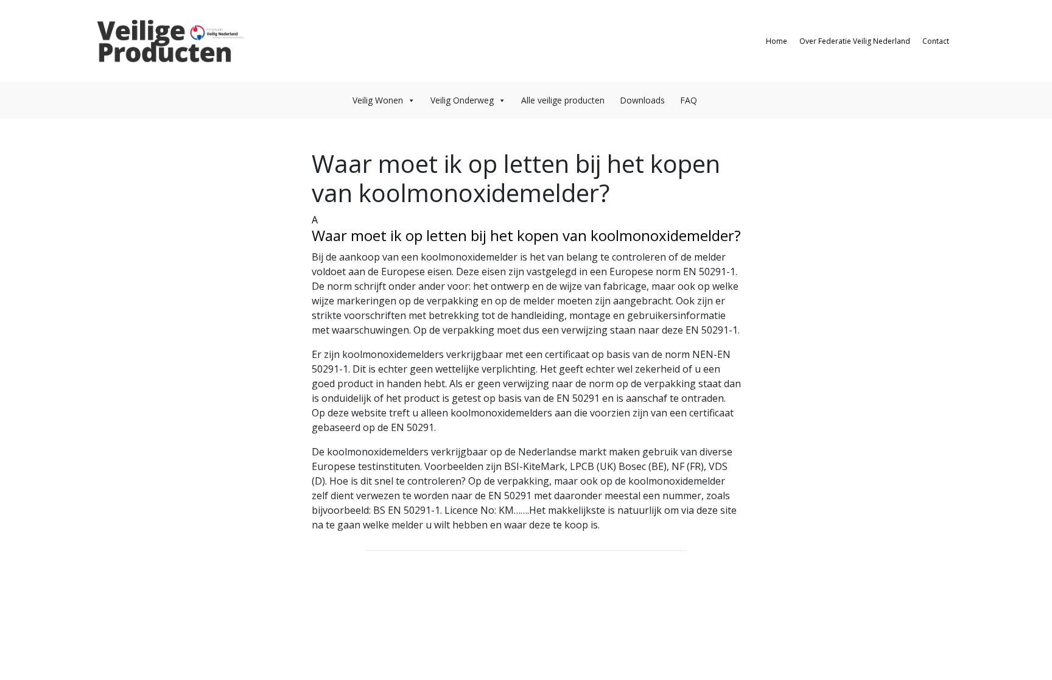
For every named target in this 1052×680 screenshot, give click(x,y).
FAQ (688, 100)
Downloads (642, 100)
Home (776, 41)
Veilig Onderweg (462, 100)
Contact (935, 41)
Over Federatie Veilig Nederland (854, 41)
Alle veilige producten (563, 100)
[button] (526, 228)
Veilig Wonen (377, 100)
